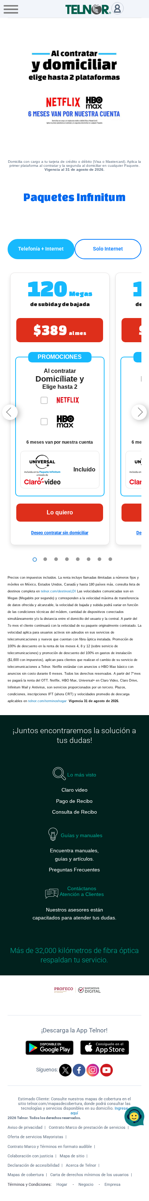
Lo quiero (60, 512)
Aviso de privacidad (25, 1127)
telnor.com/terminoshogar (48, 701)
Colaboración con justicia (30, 1156)
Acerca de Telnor (81, 1165)
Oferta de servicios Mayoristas (35, 1137)
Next (139, 412)
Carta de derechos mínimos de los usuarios (89, 1174)
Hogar (61, 1184)
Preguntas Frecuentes (74, 870)
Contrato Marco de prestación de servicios (87, 1127)
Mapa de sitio (72, 1156)
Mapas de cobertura (26, 1174)
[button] (60, 409)
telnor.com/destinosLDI (58, 591)
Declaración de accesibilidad (33, 1165)
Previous (10, 412)
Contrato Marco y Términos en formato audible (50, 1146)
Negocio (85, 1184)
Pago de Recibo (74, 801)
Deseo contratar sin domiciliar (59, 533)
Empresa (112, 1184)
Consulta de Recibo (74, 812)
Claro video (74, 790)
